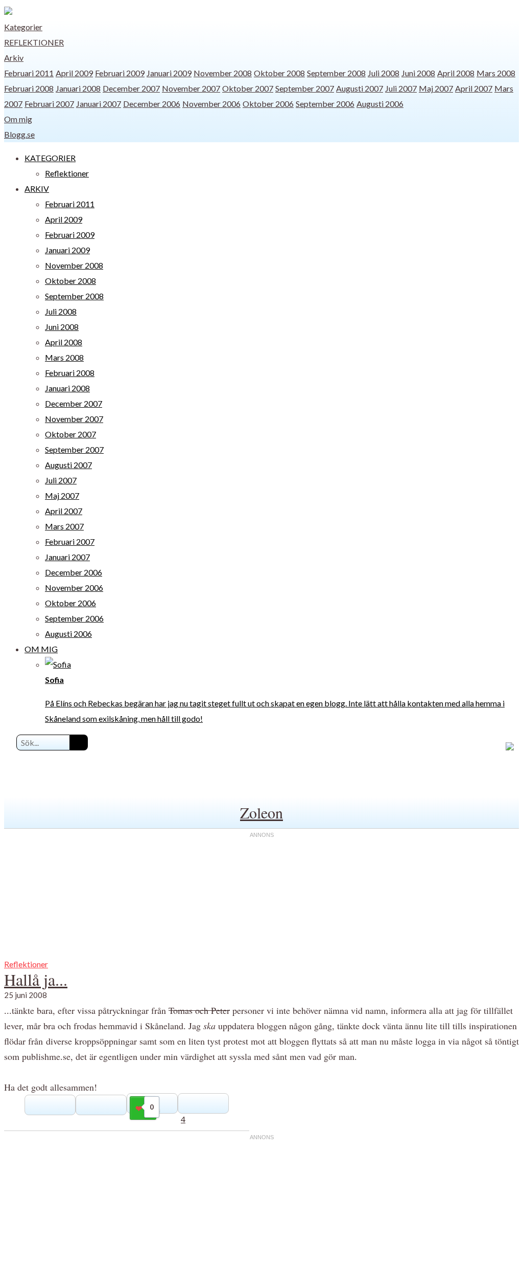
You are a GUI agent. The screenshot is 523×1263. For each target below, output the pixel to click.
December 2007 (131, 88)
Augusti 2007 (359, 88)
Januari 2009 (169, 73)
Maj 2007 (436, 88)
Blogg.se (19, 134)
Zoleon (261, 812)
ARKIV (37, 188)
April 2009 (74, 73)
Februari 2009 (120, 73)
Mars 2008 (496, 73)
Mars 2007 (64, 526)
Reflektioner (34, 42)
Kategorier (23, 27)
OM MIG (41, 649)
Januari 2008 (78, 88)
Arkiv (13, 57)
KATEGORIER (50, 158)
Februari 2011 (29, 73)
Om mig (18, 119)
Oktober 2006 (268, 103)
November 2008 (223, 73)
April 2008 (455, 73)
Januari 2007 (98, 103)
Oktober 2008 (279, 73)
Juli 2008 (383, 73)
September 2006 (325, 103)
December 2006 (151, 103)
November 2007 (191, 88)
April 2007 (473, 88)
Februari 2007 (49, 103)
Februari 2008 (29, 88)
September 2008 (336, 73)
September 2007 (304, 88)
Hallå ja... (35, 979)
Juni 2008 (418, 73)
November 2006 (211, 103)
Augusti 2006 (379, 103)
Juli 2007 (401, 88)
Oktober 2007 (247, 88)
